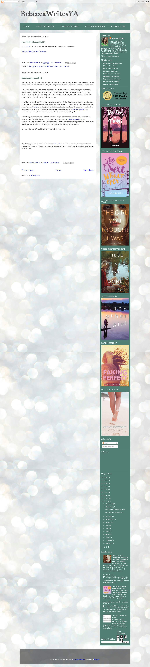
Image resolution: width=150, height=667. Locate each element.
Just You (43, 66)
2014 (106, 495)
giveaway (36, 66)
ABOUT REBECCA (45, 26)
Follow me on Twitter (110, 71)
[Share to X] (70, 63)
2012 (106, 501)
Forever (34, 107)
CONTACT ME (118, 26)
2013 (106, 498)
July (107, 525)
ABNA (29, 66)
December (109, 504)
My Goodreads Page (110, 68)
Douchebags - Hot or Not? (32, 78)
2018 (106, 483)
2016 (106, 489)
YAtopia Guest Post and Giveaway (34, 51)
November (109, 507)
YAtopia (27, 46)
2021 (106, 480)
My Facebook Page (110, 66)
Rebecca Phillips (118, 38)
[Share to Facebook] (72, 63)
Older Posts (88, 170)
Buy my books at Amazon (112, 79)
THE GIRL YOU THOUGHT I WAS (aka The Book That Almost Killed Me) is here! (120, 558)
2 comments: (55, 163)
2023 (106, 477)
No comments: (56, 63)
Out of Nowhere (53, 66)
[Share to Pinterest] (74, 63)
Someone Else (65, 66)
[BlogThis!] (68, 63)
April (107, 534)
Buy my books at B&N (110, 84)
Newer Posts (28, 170)
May (107, 531)
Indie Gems (57, 144)
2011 (106, 547)
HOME (26, 26)
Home (58, 170)
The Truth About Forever (73, 119)
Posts (106, 443)
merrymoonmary (79, 659)
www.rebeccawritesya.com (112, 63)
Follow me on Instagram (111, 74)
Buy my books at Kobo (111, 81)
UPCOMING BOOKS (95, 26)
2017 (106, 486)
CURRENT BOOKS (69, 26)
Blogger (96, 659)
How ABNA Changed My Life (33, 42)
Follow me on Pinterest (111, 76)
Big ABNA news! (108, 575)
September (110, 519)
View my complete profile (110, 56)
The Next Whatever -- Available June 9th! (119, 587)
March (108, 537)
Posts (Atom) (35, 175)
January (109, 543)
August (108, 522)
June (107, 528)
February (109, 540)
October (109, 516)
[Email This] (66, 63)
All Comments (109, 446)
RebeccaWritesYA (49, 13)
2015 (106, 492)
